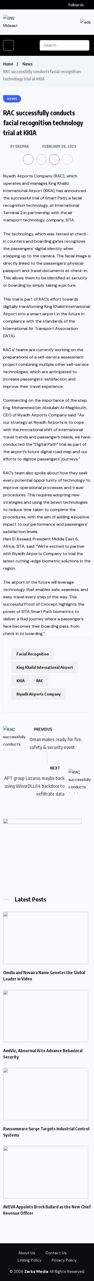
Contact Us (56, 1253)
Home (8, 64)
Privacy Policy (64, 1260)
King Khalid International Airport (44, 667)
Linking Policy (30, 1260)
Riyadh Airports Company (38, 694)
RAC (39, 680)
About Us (26, 1253)
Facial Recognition (32, 654)
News (27, 64)
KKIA (20, 680)
